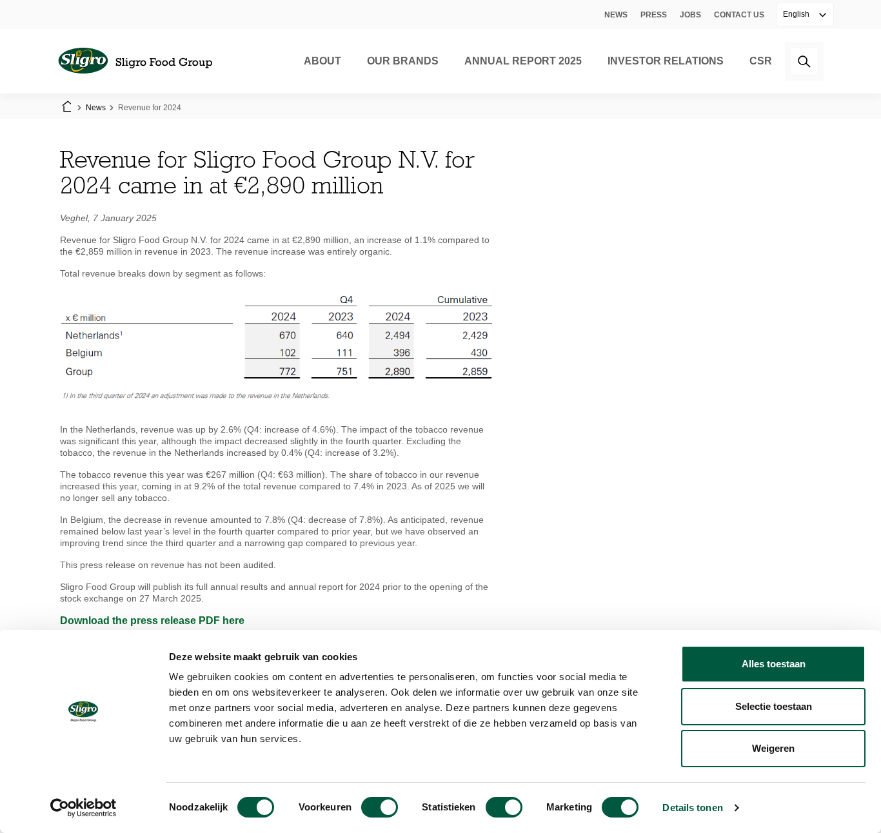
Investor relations (666, 60)
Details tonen (692, 807)
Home (66, 107)
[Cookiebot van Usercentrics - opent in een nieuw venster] (83, 808)
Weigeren (773, 748)
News (616, 14)
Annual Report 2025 (523, 60)
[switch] (379, 807)
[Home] (134, 61)
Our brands (403, 60)
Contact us (739, 14)
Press (653, 14)
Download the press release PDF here (152, 620)
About (322, 60)
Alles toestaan (774, 663)
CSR (760, 60)
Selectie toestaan (773, 706)
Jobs (690, 14)
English (797, 14)
